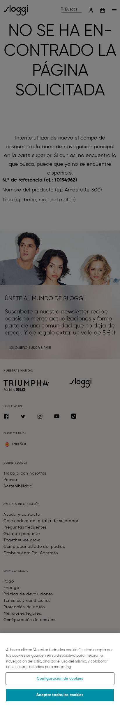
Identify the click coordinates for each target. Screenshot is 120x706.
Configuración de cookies (60, 679)
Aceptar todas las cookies (59, 695)
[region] (60, 669)
